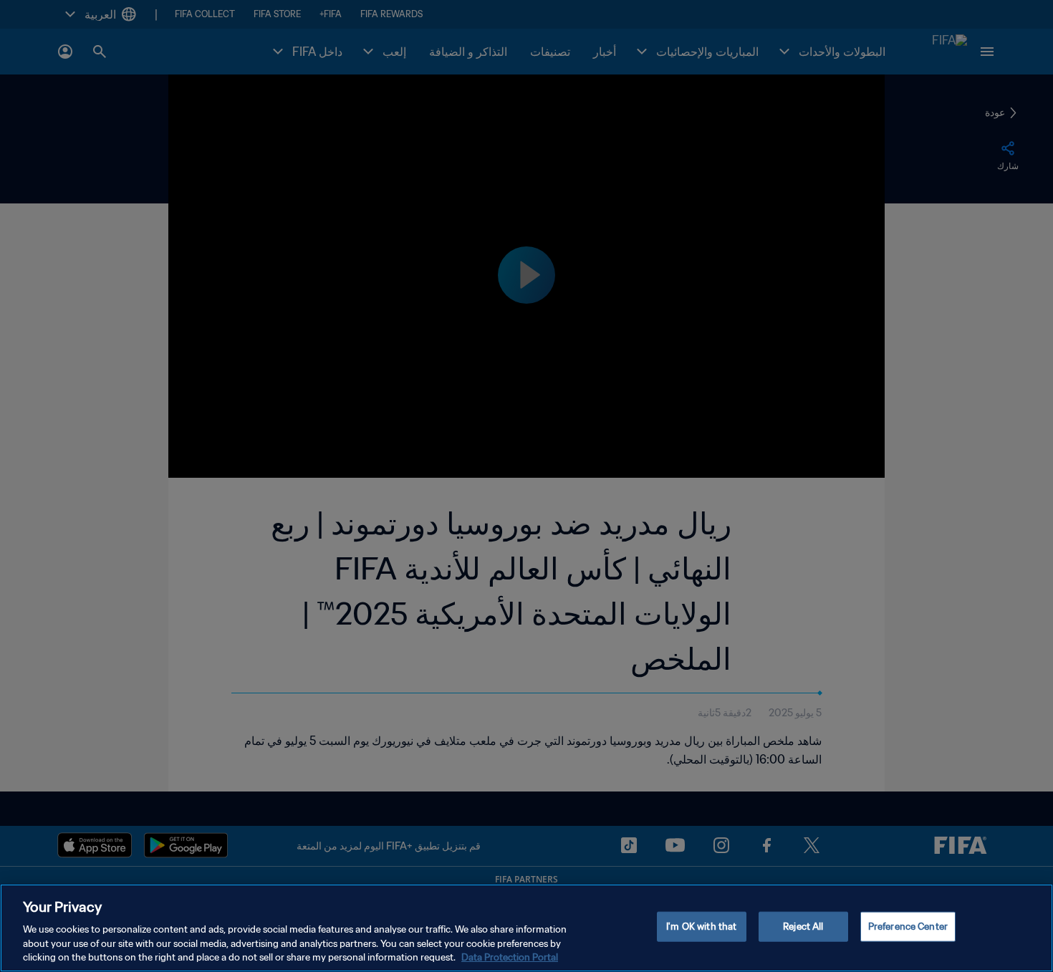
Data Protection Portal (509, 957)
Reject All (803, 926)
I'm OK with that (701, 926)
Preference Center (908, 926)
